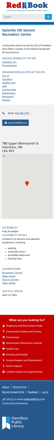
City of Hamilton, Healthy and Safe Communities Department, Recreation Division (9, 87)
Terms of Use (19, 387)
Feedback (33, 392)
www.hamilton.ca (17, 122)
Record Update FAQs (13, 392)
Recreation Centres (12, 272)
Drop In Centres (10, 279)
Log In (45, 392)
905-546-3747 (22, 113)
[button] (27, 184)
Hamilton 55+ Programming (9, 64)
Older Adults (9, 276)
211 (12, 399)
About (5, 387)
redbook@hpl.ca (32, 399)
